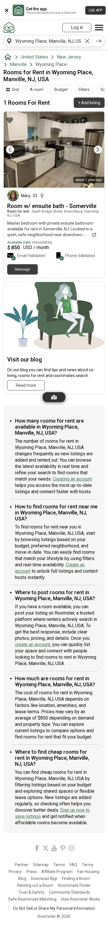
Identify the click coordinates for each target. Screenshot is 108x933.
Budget (61, 89)
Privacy (15, 871)
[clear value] (87, 41)
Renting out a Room (35, 885)
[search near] (9, 41)
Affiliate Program (57, 871)
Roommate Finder (74, 885)
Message (22, 269)
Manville (18, 64)
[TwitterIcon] (45, 849)
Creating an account (72, 479)
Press (31, 871)
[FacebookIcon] (37, 849)
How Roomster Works (80, 899)
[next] (99, 41)
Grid (15, 89)
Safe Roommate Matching (32, 899)
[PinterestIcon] (62, 849)
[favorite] (9, 120)
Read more (26, 385)
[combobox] (48, 41)
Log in (77, 27)
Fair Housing (88, 871)
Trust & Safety (31, 892)
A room (36, 89)
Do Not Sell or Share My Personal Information (54, 908)
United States (34, 57)
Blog (22, 878)
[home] (8, 57)
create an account (32, 644)
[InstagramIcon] (71, 849)
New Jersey (69, 57)
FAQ (73, 864)
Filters (84, 89)
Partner (22, 864)
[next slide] (93, 150)
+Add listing (89, 102)
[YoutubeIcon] (54, 849)
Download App (44, 878)
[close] (6, 10)
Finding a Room (76, 878)
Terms (59, 864)
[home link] (8, 27)
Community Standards (69, 892)
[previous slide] (14, 150)
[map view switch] (54, 397)
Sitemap (41, 864)
